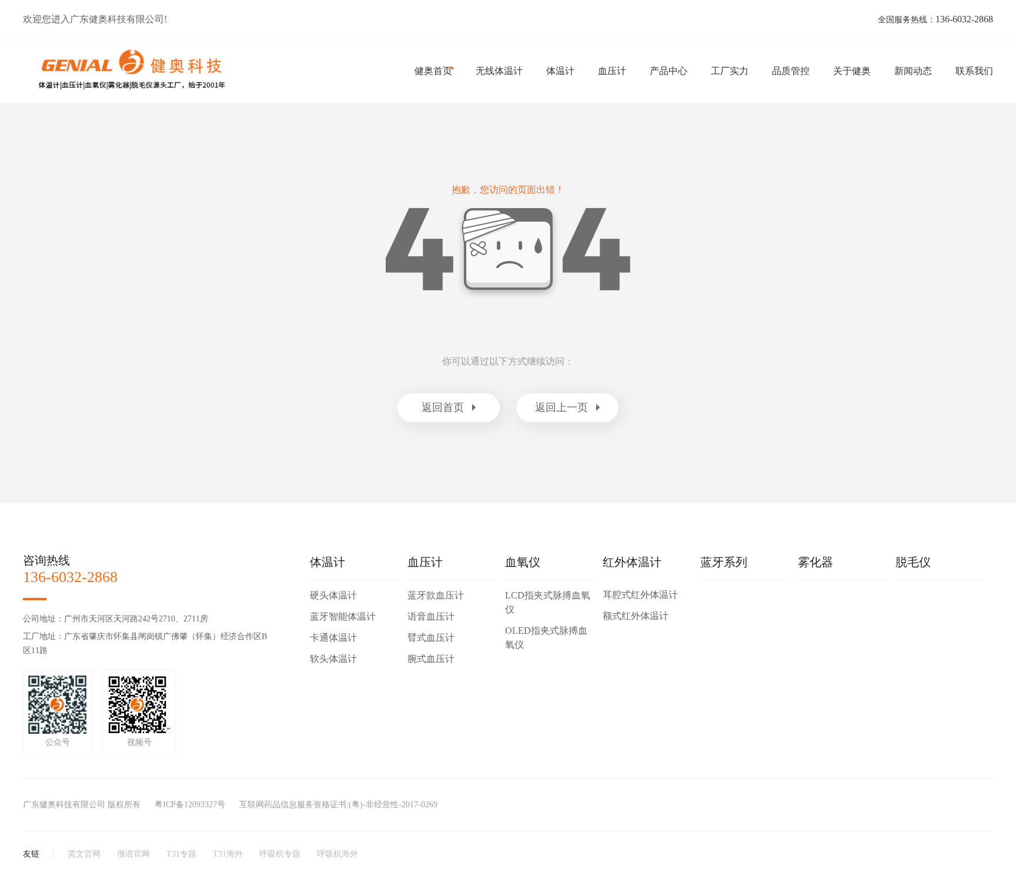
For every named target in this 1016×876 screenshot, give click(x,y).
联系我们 (974, 71)
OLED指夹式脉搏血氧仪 (546, 638)
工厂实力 (729, 71)
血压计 (612, 71)
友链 (31, 854)
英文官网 (84, 854)
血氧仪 (522, 562)
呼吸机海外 (337, 854)
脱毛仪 (913, 562)
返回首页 (443, 407)
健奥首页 (433, 71)
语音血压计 (430, 616)
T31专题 (181, 854)
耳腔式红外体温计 (640, 595)
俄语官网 (133, 854)
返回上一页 (561, 407)
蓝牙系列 (723, 562)
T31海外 (228, 854)
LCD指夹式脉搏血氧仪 (547, 602)
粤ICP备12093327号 (190, 804)
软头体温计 (333, 659)
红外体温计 (632, 562)
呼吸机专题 (279, 854)
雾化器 (815, 562)
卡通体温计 (333, 638)
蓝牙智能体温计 (343, 616)
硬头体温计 (333, 595)
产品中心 (668, 71)
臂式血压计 (430, 638)
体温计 (560, 71)
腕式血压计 (430, 659)
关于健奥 (852, 71)
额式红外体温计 (636, 616)
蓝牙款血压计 (435, 595)
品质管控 (791, 71)
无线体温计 (499, 71)
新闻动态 (913, 71)
